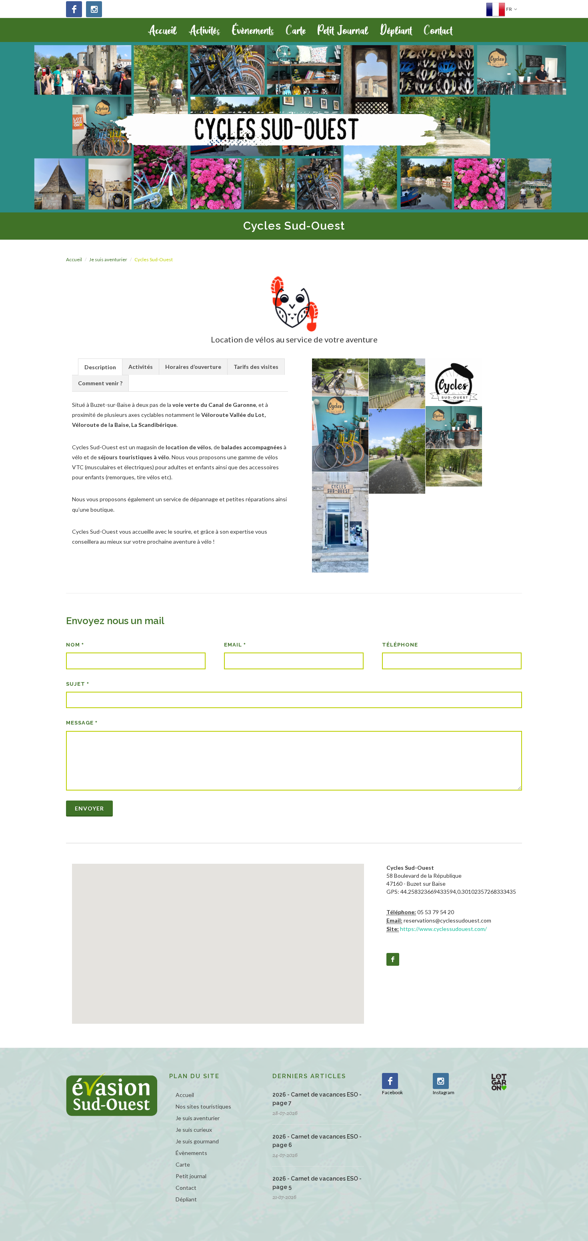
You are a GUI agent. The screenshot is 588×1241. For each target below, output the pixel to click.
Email (235, 645)
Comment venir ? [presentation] (100, 383)
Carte (183, 1164)
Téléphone (400, 645)
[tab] (100, 366)
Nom (75, 645)
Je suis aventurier (108, 259)
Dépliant (186, 1199)
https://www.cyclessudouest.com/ (443, 928)
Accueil (74, 259)
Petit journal (191, 1176)
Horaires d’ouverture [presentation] (193, 366)
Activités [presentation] (140, 366)
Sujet (77, 684)
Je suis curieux (194, 1129)
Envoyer (89, 808)
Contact (186, 1187)
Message (82, 723)
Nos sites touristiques (203, 1106)
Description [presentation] (100, 367)
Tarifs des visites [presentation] (256, 366)
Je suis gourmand (197, 1141)
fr (508, 9)
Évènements (191, 1152)
